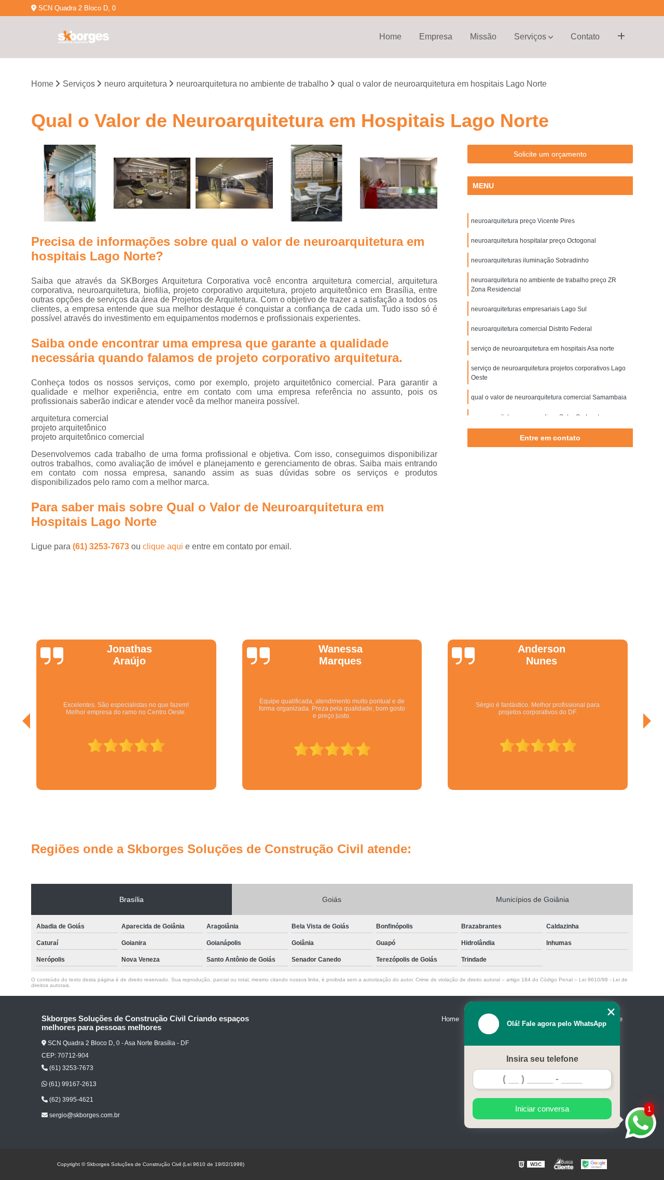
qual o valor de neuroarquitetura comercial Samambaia (549, 397)
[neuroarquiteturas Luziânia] (398, 183)
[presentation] (12, 761)
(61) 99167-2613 (71, 1084)
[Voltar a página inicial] (83, 37)
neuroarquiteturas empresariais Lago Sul (529, 309)
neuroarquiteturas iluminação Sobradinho (530, 260)
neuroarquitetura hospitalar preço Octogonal (533, 240)
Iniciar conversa (542, 1108)
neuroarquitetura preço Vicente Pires (523, 221)
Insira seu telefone (542, 1058)
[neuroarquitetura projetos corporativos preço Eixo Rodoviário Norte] (152, 183)
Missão (483, 36)
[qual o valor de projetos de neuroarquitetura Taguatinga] (234, 183)
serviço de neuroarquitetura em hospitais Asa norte (542, 348)
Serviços (530, 36)
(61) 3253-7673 (102, 546)
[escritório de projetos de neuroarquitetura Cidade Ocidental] (316, 183)
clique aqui (163, 546)
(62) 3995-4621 (70, 1099)
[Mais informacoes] (621, 36)
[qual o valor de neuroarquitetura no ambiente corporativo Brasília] (69, 183)
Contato (585, 36)
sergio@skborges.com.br (84, 1115)
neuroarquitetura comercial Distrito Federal (531, 328)
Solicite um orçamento (550, 154)
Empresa (435, 36)
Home (390, 36)
